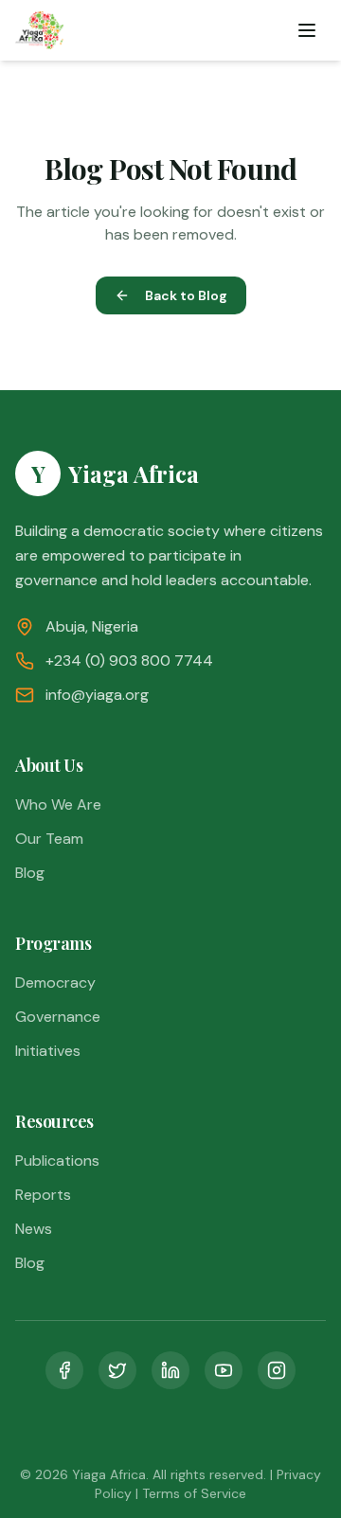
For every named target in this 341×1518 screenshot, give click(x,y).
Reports (43, 1195)
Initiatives (48, 1051)
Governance (57, 1017)
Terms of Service (194, 1493)
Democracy (55, 982)
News (33, 1229)
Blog (30, 873)
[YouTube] (223, 1370)
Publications (57, 1160)
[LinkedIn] (170, 1370)
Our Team (49, 838)
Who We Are (58, 804)
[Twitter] (117, 1370)
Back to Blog (186, 295)
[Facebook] (64, 1370)
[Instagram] (277, 1370)
